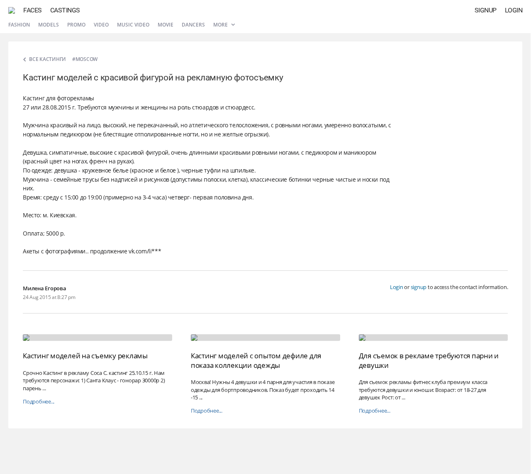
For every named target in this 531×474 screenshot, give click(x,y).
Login (514, 10)
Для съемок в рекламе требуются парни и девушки (429, 360)
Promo (76, 24)
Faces (32, 10)
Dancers (193, 24)
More (221, 24)
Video (101, 24)
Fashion (19, 24)
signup (419, 287)
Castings (65, 10)
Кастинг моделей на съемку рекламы (85, 355)
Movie (165, 24)
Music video (133, 24)
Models (48, 24)
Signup (486, 10)
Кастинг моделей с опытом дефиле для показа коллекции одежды (256, 360)
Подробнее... (38, 402)
